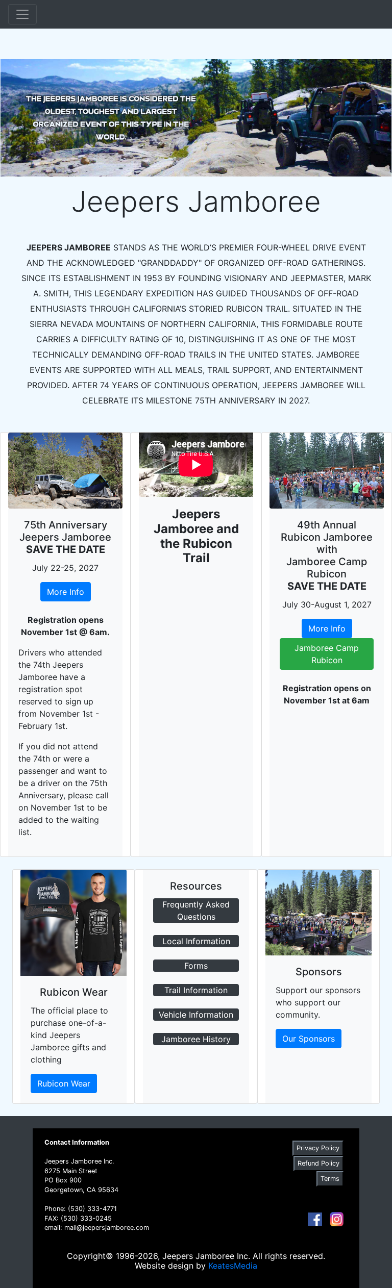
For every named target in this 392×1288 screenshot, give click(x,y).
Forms (196, 966)
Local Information (196, 941)
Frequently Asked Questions (196, 910)
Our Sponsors (308, 1038)
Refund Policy (318, 1163)
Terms (330, 1178)
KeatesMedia (232, 1265)
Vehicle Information (196, 1014)
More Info (65, 592)
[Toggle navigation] (22, 14)
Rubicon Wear (63, 1083)
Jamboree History (196, 1039)
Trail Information (196, 990)
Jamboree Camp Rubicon (327, 654)
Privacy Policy (318, 1148)
